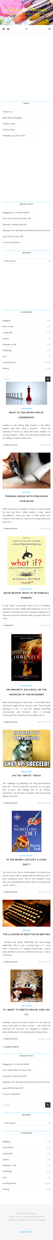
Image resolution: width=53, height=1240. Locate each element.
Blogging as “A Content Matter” (16, 212)
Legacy (6, 338)
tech (4, 356)
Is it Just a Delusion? (11, 242)
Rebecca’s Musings (26, 9)
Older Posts (11, 1047)
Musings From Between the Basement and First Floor (26, 230)
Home (11, 1216)
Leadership (7, 332)
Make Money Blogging (12, 117)
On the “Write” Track (26, 775)
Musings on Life (9, 344)
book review (8, 326)
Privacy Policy (9, 129)
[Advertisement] (26, 69)
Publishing (7, 350)
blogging (6, 320)
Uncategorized (9, 362)
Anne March (9, 625)
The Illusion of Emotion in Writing (26, 934)
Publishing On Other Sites (14, 135)
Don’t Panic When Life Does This (17, 218)
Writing (6, 368)
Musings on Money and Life (15, 224)
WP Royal (32, 1213)
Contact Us (7, 111)
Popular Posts (9, 123)
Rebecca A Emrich (11, 445)
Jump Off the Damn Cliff (13, 236)
